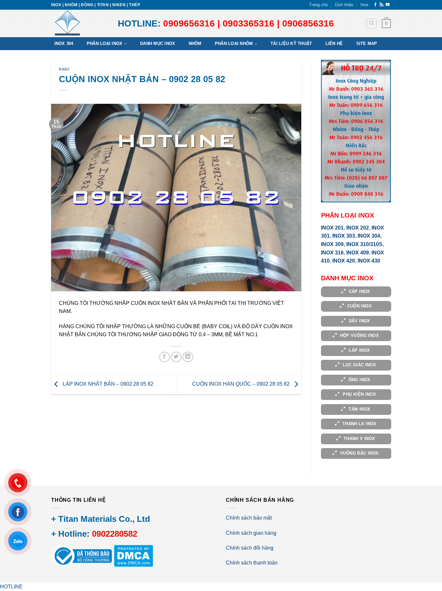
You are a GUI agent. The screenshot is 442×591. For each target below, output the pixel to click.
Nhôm (195, 43)
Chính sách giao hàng (251, 533)
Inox (364, 4)
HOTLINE (11, 586)
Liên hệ (334, 43)
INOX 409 (357, 252)
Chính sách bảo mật (249, 518)
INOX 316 (332, 252)
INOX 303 (343, 236)
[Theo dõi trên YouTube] (388, 5)
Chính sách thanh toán (252, 562)
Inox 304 (63, 43)
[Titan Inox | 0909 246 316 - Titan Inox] (79, 23)
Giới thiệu (344, 4)
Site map (366, 43)
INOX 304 (369, 236)
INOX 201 (332, 228)
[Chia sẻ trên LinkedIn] (187, 357)
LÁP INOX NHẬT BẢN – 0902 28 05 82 (107, 384)
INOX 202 (357, 228)
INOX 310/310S (364, 244)
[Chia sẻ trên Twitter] (176, 357)
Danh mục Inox (157, 43)
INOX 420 (343, 260)
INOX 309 (332, 244)
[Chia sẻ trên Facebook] (164, 357)
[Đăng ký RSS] (381, 5)
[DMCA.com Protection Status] (133, 555)
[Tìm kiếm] (371, 23)
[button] (386, 24)
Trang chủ (318, 4)
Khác (64, 69)
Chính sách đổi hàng (249, 548)
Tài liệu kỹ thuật (291, 43)
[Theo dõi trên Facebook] (375, 5)
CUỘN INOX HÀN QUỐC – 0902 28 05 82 (241, 384)
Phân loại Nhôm (234, 43)
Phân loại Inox (105, 43)
